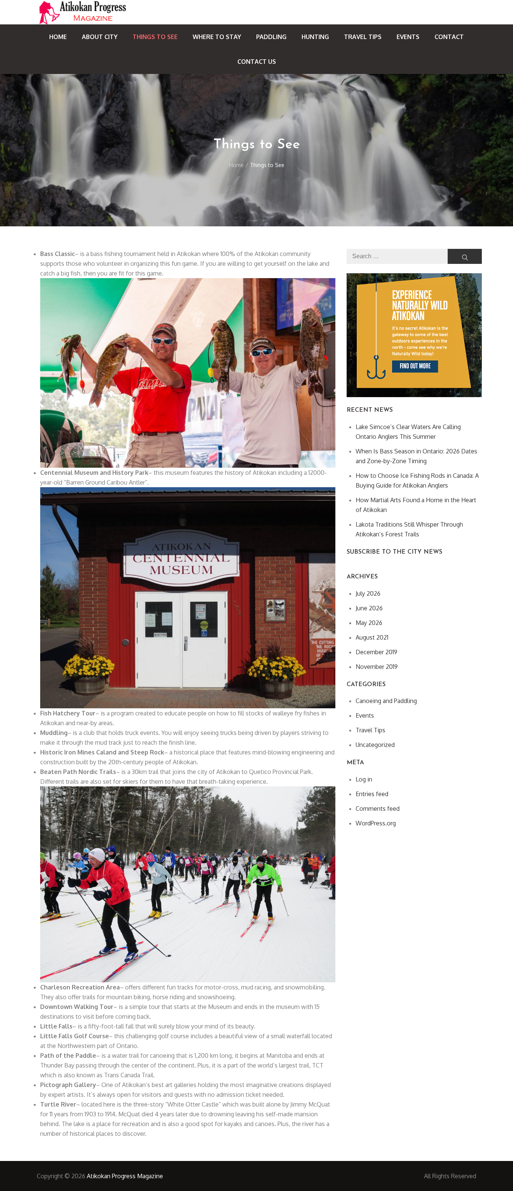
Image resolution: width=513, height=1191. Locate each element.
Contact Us (256, 61)
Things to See (155, 37)
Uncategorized (375, 744)
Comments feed (378, 808)
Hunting (315, 37)
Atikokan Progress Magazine (125, 1176)
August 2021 (372, 637)
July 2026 (368, 593)
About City (100, 37)
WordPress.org (376, 823)
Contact (449, 37)
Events (408, 37)
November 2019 (377, 666)
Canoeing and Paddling (386, 701)
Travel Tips (363, 37)
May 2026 (369, 622)
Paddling (271, 37)
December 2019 (376, 652)
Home (58, 37)
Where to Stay (217, 37)
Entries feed (372, 794)
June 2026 (369, 608)
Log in (364, 779)
